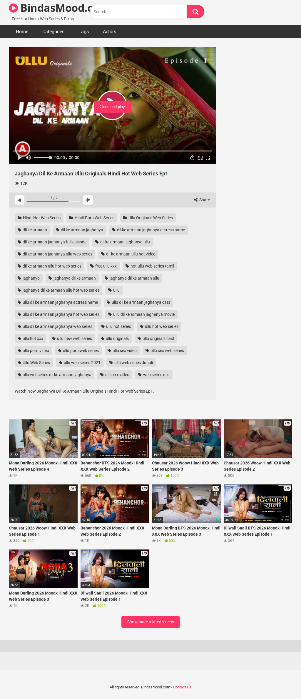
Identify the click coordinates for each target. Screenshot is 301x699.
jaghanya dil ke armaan (74, 278)
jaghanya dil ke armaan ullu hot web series (60, 290)
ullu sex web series (167, 350)
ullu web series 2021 (82, 362)
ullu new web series (74, 338)
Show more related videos (150, 622)
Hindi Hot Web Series (41, 217)
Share (204, 199)
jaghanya (31, 278)
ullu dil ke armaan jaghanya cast (140, 302)
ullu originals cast (158, 338)
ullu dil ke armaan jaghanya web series (57, 326)
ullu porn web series (80, 350)
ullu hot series (118, 326)
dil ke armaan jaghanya (81, 230)
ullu (116, 290)
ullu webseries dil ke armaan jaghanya (56, 374)
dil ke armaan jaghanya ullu (124, 242)
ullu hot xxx (32, 338)
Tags (83, 31)
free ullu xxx (105, 266)
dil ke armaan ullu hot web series (51, 266)
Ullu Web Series (36, 362)
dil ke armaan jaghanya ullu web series (57, 254)
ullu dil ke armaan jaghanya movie (143, 314)
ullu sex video (124, 350)
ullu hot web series (161, 326)
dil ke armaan (34, 230)
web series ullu (156, 374)
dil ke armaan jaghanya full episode (54, 242)
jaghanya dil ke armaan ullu (134, 278)
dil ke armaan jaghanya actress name (150, 230)
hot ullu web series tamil (152, 266)
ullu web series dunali (133, 362)
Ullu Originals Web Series (150, 217)
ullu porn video (35, 350)
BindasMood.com (63, 8)
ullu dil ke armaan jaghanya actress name (60, 302)
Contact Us (182, 687)
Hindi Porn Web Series (94, 217)
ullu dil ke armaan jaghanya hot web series (60, 314)
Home (22, 31)
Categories (53, 31)
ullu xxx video (116, 374)
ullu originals (117, 338)
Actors (109, 31)
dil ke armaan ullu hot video (130, 254)
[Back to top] (281, 681)
